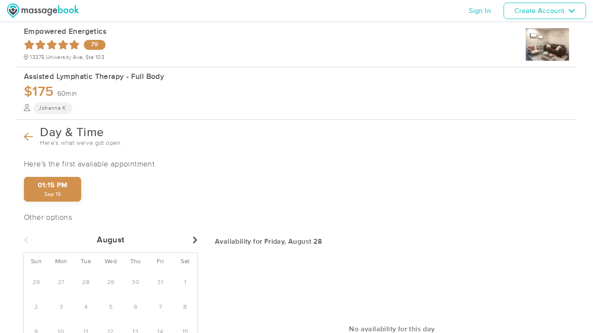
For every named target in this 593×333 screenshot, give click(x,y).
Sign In (480, 10)
